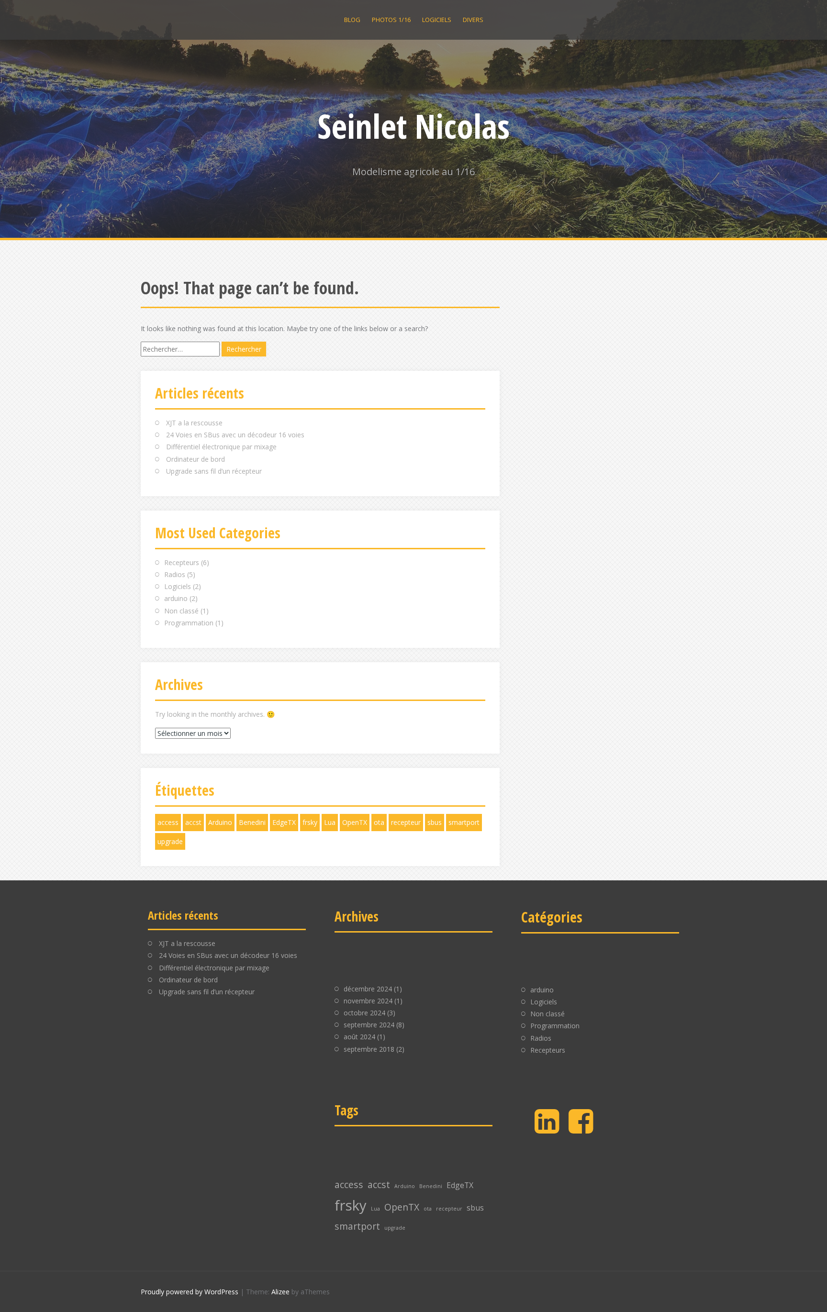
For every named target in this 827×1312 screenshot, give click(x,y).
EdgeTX (284, 822)
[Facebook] (581, 1129)
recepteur (406, 822)
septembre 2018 (369, 1049)
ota (379, 822)
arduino (176, 598)
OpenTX (354, 822)
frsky (309, 822)
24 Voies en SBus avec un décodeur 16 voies (235, 434)
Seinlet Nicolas (413, 126)
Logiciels (436, 19)
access (168, 822)
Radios (174, 574)
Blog (352, 19)
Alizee (280, 1291)
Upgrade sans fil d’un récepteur (214, 471)
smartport (464, 822)
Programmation (188, 622)
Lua (329, 822)
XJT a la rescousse (194, 422)
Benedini (252, 822)
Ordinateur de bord (195, 459)
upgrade (170, 841)
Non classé (181, 610)
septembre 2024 (369, 1024)
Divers (473, 19)
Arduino (220, 822)
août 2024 (359, 1036)
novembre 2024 (368, 1000)
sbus (434, 822)
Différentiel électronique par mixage (221, 446)
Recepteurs (181, 562)
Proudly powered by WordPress (189, 1291)
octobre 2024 (364, 1012)
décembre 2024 (368, 988)
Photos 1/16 (391, 19)
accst (193, 822)
